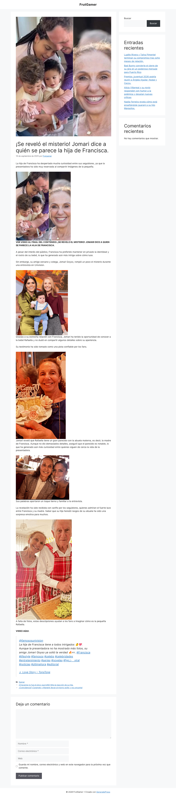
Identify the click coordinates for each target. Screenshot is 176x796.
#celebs (49, 656)
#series (46, 660)
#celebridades (64, 656)
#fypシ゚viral (71, 660)
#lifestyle (24, 656)
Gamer (22, 682)
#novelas (57, 660)
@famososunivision (31, 640)
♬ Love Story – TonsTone (34, 672)
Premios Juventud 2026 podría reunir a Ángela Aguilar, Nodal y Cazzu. (140, 79)
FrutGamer (88, 4)
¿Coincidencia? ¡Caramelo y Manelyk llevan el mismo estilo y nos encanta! (50, 687)
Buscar (127, 18)
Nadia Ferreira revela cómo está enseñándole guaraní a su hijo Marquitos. (140, 105)
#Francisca (83, 652)
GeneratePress (103, 792)
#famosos (37, 656)
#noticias (24, 664)
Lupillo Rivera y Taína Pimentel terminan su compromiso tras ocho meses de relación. (142, 58)
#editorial (53, 664)
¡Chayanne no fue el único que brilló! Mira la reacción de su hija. (46, 685)
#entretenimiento (29, 660)
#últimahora (38, 664)
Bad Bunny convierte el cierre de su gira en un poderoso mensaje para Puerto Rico (141, 69)
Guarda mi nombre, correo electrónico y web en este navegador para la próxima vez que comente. (64, 766)
